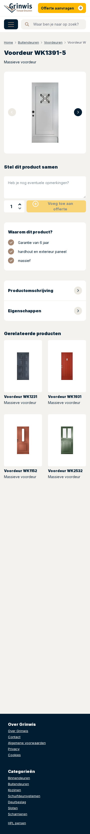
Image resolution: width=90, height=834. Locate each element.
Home (8, 42)
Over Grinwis (18, 731)
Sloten (13, 808)
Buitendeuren (28, 42)
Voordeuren (53, 42)
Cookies (14, 755)
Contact (14, 737)
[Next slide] (78, 112)
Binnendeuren (19, 778)
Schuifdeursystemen (24, 796)
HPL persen (17, 823)
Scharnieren (17, 814)
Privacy (14, 749)
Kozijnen (14, 790)
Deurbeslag (17, 802)
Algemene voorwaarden (27, 743)
